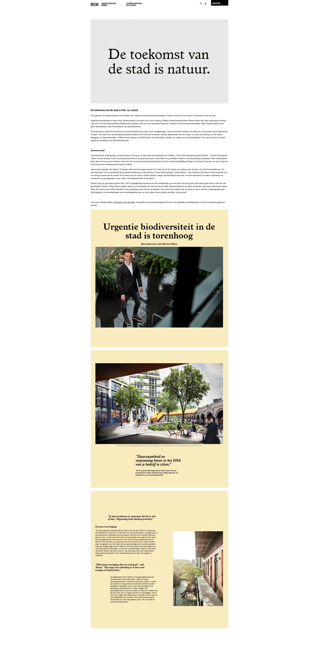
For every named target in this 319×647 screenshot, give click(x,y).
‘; (124, 202)
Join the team (216, 3)
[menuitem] (205, 4)
